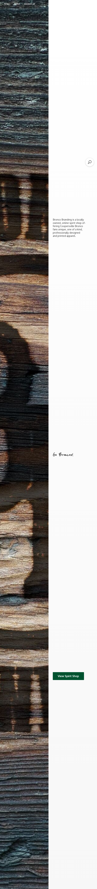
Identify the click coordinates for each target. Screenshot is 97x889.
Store (7, 4)
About (17, 4)
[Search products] (89, 162)
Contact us (29, 4)
